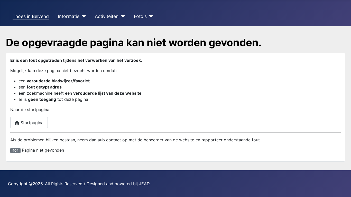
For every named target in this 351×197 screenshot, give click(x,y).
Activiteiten (106, 16)
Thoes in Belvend (31, 16)
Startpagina (31, 122)
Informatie (68, 16)
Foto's (140, 16)
